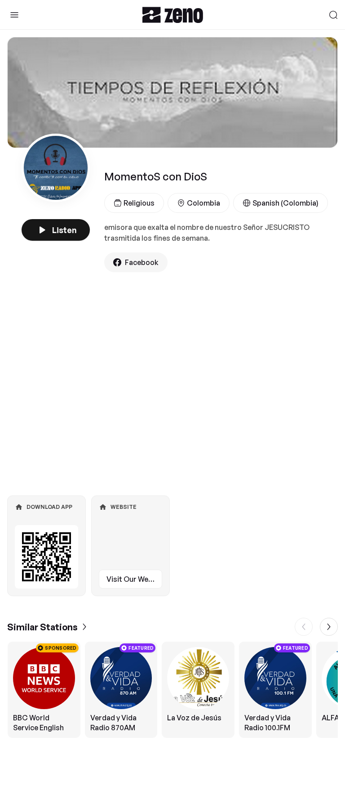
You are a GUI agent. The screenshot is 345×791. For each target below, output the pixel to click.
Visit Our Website (134, 579)
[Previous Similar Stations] (304, 627)
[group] (172, 689)
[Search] (333, 15)
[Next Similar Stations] (329, 627)
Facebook (142, 262)
